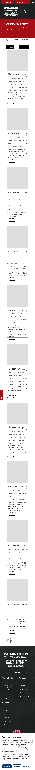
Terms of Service (25, 696)
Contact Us (23, 689)
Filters (11, 47)
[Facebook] (15, 672)
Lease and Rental (7, 697)
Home (3, 28)
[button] (33, 2)
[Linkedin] (19, 672)
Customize (26, 766)
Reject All (17, 766)
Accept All (7, 766)
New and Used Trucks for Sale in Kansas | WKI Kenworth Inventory (9, 689)
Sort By (23, 47)
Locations (8, 2)
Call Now (22, 2)
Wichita (6, 707)
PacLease (7, 725)
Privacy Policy (24, 693)
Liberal (6, 714)
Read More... (11, 101)
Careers (22, 685)
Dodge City (7, 710)
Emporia (6, 717)
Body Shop (7, 721)
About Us (22, 682)
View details (11, 103)
